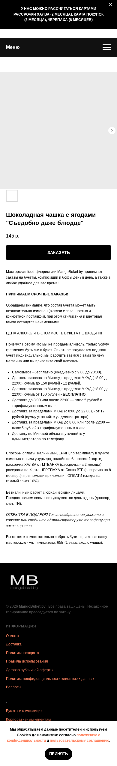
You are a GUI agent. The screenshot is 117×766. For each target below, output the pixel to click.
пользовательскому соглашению (79, 740)
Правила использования (27, 661)
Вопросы (13, 687)
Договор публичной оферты (29, 670)
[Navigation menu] (107, 47)
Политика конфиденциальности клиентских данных (50, 679)
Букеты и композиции (24, 711)
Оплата (12, 636)
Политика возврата (22, 653)
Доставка (14, 644)
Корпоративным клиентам (28, 719)
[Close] (110, 4)
